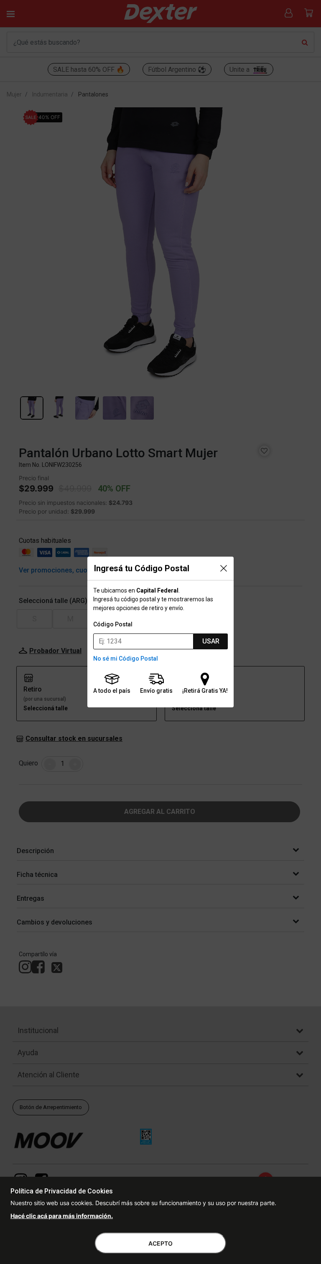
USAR (210, 641)
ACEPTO (160, 1243)
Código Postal (112, 624)
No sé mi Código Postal (125, 658)
